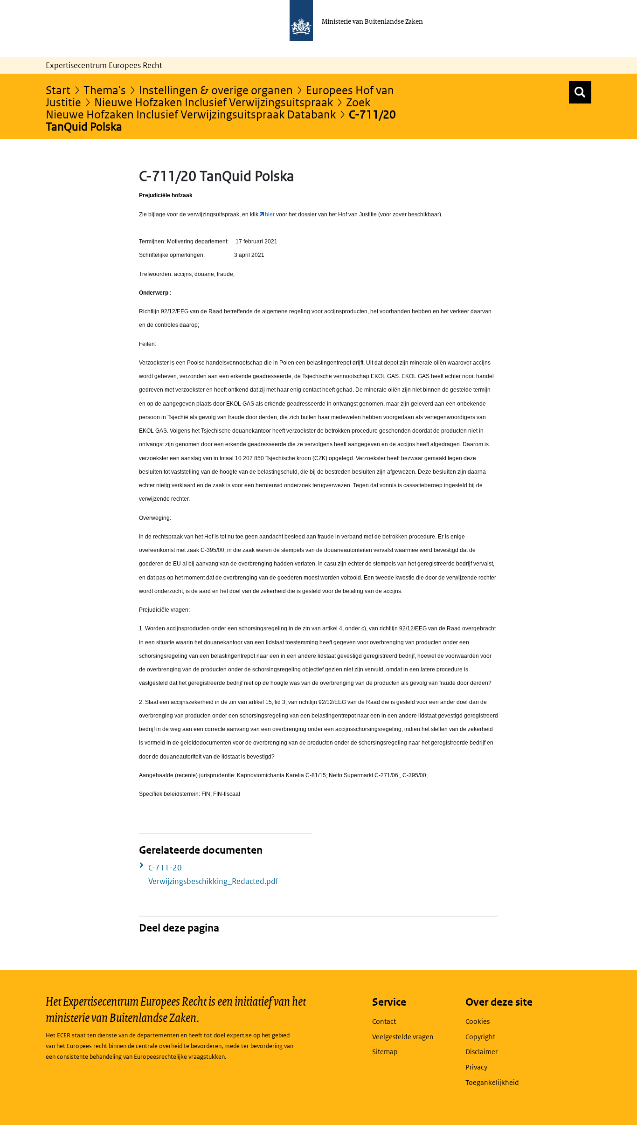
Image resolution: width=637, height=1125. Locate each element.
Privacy (476, 1067)
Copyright (480, 1036)
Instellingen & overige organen (216, 90)
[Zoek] (580, 92)
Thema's (104, 90)
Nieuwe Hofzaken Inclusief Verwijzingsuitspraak (213, 102)
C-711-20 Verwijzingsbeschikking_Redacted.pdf (213, 874)
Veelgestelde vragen (403, 1036)
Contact (384, 1021)
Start (58, 90)
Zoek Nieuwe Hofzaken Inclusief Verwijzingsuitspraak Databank (208, 108)
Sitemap (385, 1051)
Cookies (477, 1021)
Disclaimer (481, 1051)
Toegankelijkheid (492, 1082)
